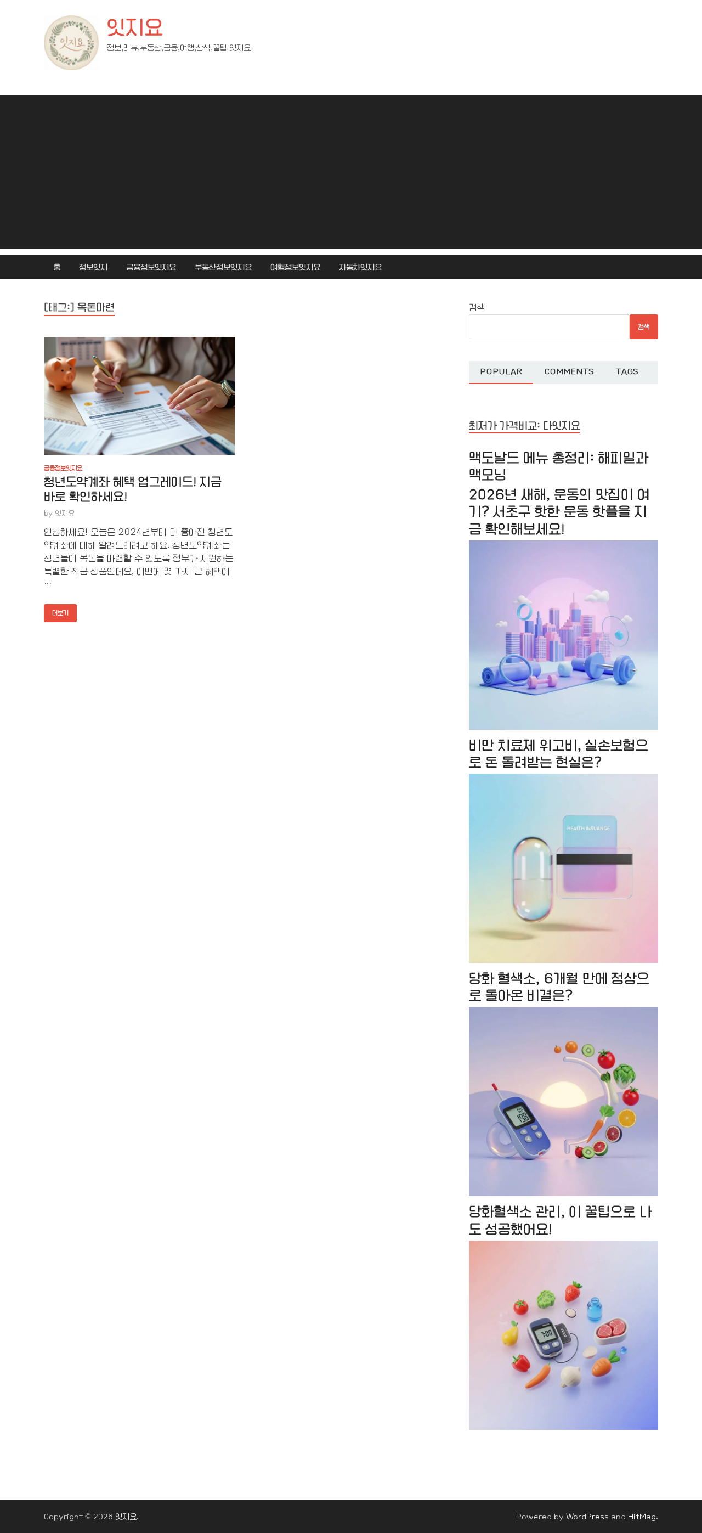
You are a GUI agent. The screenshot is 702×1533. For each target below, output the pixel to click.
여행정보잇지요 (295, 267)
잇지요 (135, 28)
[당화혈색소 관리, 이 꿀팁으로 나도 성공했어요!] (563, 1427)
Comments (569, 371)
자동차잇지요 (360, 267)
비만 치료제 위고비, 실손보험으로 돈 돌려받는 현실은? (558, 754)
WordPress (587, 1516)
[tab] (501, 372)
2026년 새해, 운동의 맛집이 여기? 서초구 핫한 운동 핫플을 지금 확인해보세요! (559, 511)
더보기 (56, 610)
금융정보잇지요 (151, 267)
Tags (627, 371)
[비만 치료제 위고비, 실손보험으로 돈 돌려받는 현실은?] (563, 960)
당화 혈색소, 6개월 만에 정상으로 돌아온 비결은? (559, 987)
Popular (501, 371)
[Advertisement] (351, 172)
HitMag (642, 1516)
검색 (477, 307)
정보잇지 (93, 267)
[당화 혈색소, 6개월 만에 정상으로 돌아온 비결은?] (563, 1193)
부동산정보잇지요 (223, 267)
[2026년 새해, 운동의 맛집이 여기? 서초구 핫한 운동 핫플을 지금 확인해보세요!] (563, 727)
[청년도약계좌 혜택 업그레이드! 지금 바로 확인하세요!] (139, 396)
